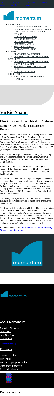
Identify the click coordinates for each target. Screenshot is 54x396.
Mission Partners (9, 369)
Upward (18, 34)
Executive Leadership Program (31, 27)
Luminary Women (23, 42)
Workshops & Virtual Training (31, 56)
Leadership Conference (27, 54)
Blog (17, 69)
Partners (6, 349)
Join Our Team (8, 335)
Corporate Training (25, 49)
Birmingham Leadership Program (33, 29)
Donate (44, 2)
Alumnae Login (30, 3)
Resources (14, 59)
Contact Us (6, 338)
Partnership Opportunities (14, 362)
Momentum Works (24, 44)
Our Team (5, 331)
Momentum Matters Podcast (30, 66)
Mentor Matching (24, 47)
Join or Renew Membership (29, 76)
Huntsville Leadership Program (32, 32)
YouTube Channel (24, 64)
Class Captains (8, 355)
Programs (14, 24)
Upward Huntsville (25, 39)
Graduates (20, 79)
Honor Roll (5, 358)
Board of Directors (10, 328)
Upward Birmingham (25, 37)
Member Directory (15, 3)
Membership (15, 74)
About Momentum (12, 322)
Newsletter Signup (24, 71)
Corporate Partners (11, 365)
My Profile (2, 3)
